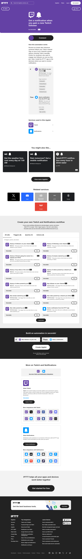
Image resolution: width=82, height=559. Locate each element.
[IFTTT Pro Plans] (39, 30)
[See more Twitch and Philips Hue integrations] (53, 419)
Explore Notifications (30, 444)
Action (50, 309)
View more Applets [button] (41, 179)
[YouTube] (60, 553)
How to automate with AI (47, 522)
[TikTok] (66, 553)
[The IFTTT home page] (4, 3)
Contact (33, 553)
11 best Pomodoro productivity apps (50, 536)
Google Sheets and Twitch (27, 531)
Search (12, 536)
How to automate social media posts (50, 541)
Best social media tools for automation (51, 543)
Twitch (24, 390)
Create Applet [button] (41, 347)
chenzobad (33, 29)
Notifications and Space (26, 544)
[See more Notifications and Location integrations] (53, 454)
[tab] (7, 235)
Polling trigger (51, 285)
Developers (13, 553)
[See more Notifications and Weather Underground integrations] (28, 454)
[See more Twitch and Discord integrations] (53, 412)
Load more (41, 320)
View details (8, 250)
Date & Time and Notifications (28, 537)
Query (12, 245)
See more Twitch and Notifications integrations (41, 374)
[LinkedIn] (53, 553)
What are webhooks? (47, 534)
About (43, 553)
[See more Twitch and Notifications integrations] (28, 419)
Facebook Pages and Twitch (27, 524)
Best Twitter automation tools (49, 524)
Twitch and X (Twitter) (26, 522)
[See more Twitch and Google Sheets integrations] (41, 419)
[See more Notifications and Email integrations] (53, 461)
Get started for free (41, 488)
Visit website (26, 397)
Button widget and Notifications (28, 542)
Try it (37, 250)
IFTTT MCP (13, 529)
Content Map (14, 534)
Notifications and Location (27, 540)
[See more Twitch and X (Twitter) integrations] (28, 412)
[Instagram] (56, 553)
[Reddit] (70, 553)
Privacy (38, 553)
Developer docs (14, 541)
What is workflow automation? (49, 529)
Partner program (26, 553)
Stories (12, 524)
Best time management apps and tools (51, 527)
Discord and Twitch (25, 527)
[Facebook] (49, 553)
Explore (57, 3)
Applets (13, 527)
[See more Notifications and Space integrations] (41, 461)
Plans (62, 3)
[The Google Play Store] (67, 523)
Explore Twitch (29, 401)
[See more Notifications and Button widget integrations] (28, 461)
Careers (19, 553)
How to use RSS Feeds (47, 531)
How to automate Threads (48, 538)
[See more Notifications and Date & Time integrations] (41, 454)
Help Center (13, 531)
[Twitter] (63, 553)
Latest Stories (46, 519)
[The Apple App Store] (67, 520)
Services (13, 522)
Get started (76, 3)
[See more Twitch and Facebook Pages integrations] (41, 412)
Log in (68, 3)
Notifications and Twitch (26, 529)
